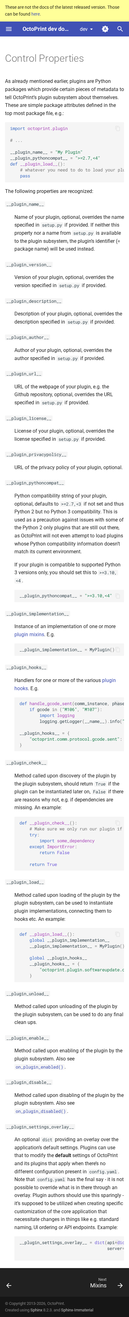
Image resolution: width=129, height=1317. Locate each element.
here (35, 14)
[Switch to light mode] (105, 29)
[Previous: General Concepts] (9, 1284)
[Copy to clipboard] (117, 128)
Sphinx (36, 1310)
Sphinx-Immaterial (77, 1310)
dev (84, 29)
